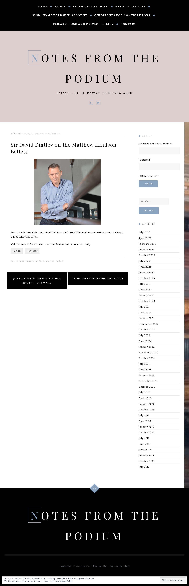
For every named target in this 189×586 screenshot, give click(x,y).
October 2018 (147, 432)
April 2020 (145, 398)
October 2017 (147, 461)
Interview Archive (90, 6)
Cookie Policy (66, 581)
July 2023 (144, 306)
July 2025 (144, 261)
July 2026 (144, 232)
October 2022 (147, 329)
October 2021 (147, 358)
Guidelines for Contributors (122, 15)
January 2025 (146, 272)
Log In (17, 250)
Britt (106, 566)
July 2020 (144, 392)
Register (32, 250)
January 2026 (147, 249)
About (60, 6)
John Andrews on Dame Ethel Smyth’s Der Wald (37, 280)
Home (42, 6)
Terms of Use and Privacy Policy (83, 24)
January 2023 (146, 318)
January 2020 (147, 404)
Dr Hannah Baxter (51, 133)
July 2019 (144, 415)
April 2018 (145, 449)
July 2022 (144, 335)
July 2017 (144, 466)
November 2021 (148, 352)
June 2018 (144, 444)
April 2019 (145, 421)
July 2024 (144, 284)
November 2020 (148, 381)
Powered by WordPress (75, 566)
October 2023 (147, 301)
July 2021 (144, 363)
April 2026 (145, 238)
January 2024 (147, 295)
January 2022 (147, 346)
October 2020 (147, 386)
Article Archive (130, 6)
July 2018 (144, 438)
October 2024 (147, 278)
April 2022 (145, 341)
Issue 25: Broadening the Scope (98, 278)
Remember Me (150, 176)
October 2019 (147, 409)
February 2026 (147, 243)
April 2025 (145, 266)
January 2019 (146, 426)
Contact (128, 24)
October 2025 (147, 255)
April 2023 (145, 312)
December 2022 (148, 324)
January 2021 (146, 375)
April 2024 (145, 289)
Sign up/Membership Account (59, 15)
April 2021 (145, 369)
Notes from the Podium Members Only (42, 261)
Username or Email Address (155, 143)
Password (144, 159)
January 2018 (146, 455)
